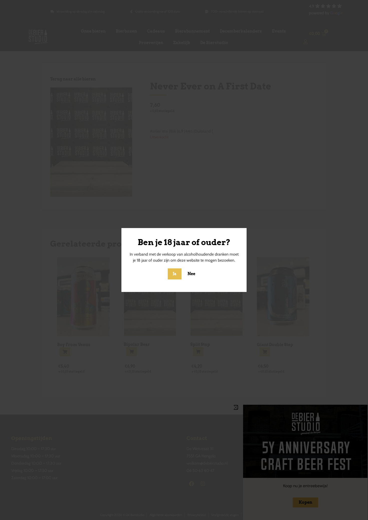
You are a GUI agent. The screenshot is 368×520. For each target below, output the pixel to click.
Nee (191, 273)
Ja (174, 273)
